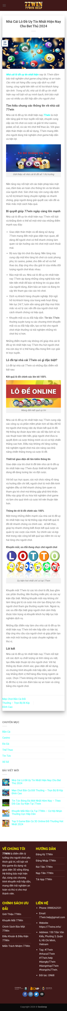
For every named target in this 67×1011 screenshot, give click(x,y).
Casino (6, 737)
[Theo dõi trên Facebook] (25, 994)
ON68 (51, 975)
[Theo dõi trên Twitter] (36, 994)
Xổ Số (5, 761)
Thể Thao (7, 749)
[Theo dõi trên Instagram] (30, 994)
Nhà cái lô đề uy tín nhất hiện (22, 74)
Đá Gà (5, 743)
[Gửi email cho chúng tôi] (42, 994)
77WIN (6, 853)
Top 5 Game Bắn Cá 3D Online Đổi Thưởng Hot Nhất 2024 (37, 823)
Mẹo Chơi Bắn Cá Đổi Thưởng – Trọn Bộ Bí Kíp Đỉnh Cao (16, 703)
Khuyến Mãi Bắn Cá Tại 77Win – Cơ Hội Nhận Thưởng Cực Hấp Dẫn (37, 812)
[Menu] (4, 5)
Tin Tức (6, 755)
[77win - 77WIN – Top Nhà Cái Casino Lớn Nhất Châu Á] (33, 5)
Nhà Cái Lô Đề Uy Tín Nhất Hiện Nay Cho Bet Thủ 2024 (36, 782)
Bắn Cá (6, 731)
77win (46, 115)
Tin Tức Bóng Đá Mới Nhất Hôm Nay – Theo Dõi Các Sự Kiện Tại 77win (36, 802)
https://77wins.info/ (50, 926)
